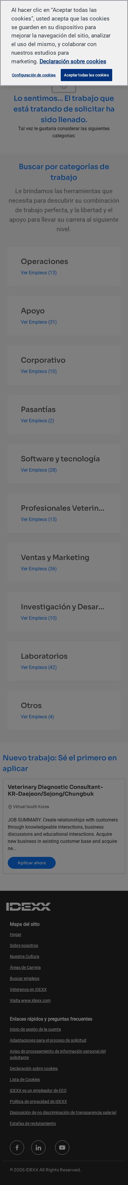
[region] (64, 43)
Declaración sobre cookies (73, 61)
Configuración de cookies (34, 75)
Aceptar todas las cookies (86, 75)
